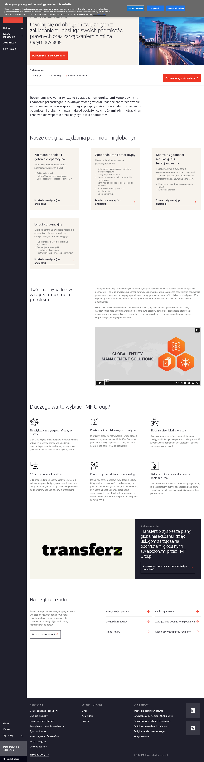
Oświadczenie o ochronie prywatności (152, 721)
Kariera (85, 721)
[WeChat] (193, 728)
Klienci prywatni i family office (44, 736)
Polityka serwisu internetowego (149, 731)
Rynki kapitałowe (38, 731)
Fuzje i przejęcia (38, 741)
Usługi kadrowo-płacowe (42, 721)
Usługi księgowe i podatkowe (44, 711)
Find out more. (99, 14)
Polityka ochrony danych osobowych (151, 726)
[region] (102, 8)
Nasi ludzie (87, 716)
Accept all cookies (176, 8)
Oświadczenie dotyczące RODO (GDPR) (153, 716)
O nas (84, 711)
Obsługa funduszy (39, 716)
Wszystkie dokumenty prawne (148, 711)
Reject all (155, 8)
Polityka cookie (141, 736)
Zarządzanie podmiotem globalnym (47, 726)
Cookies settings (38, 747)
